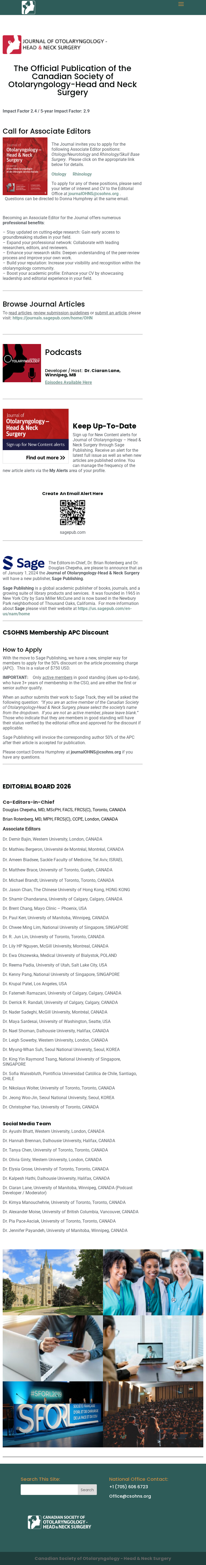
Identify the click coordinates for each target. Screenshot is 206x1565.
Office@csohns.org (130, 1496)
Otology (59, 174)
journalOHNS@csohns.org (94, 193)
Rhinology (82, 174)
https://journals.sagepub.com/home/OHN (53, 317)
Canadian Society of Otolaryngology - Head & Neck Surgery (103, 1558)
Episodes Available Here (68, 382)
